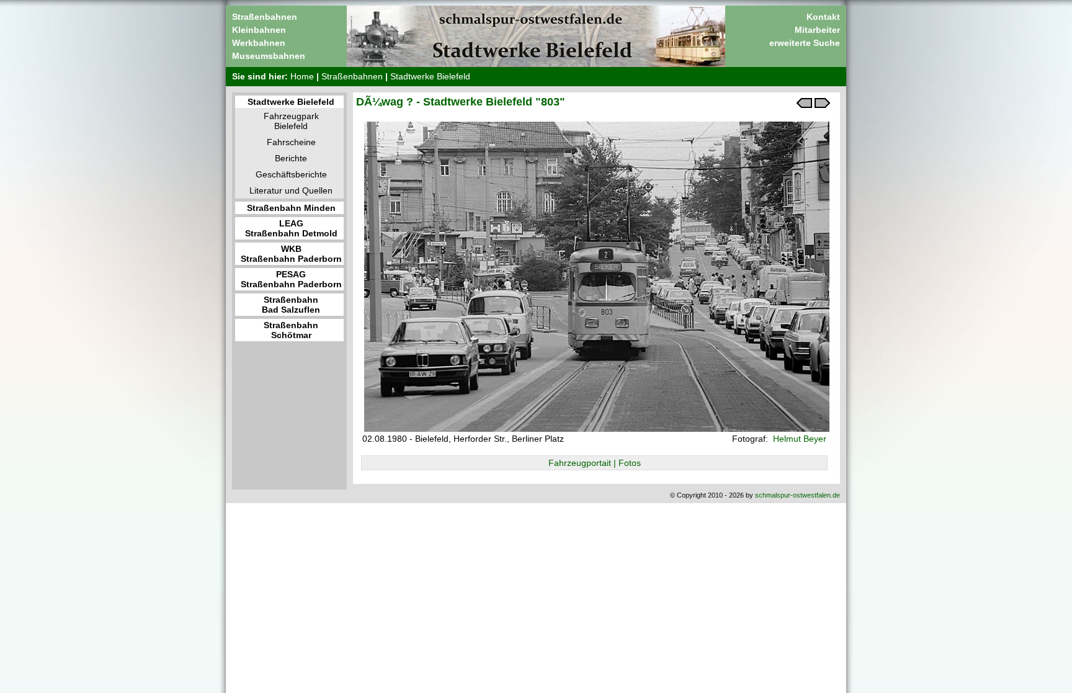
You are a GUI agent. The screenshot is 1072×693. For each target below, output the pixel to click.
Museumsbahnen (268, 56)
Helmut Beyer (798, 439)
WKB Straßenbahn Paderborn (291, 254)
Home (302, 76)
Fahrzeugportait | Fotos (594, 463)
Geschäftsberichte (291, 174)
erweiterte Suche (804, 43)
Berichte (291, 158)
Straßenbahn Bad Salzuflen (291, 305)
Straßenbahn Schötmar (291, 330)
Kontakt (823, 17)
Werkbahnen (258, 43)
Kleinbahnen (259, 30)
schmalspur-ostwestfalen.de (797, 495)
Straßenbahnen (264, 17)
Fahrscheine (291, 142)
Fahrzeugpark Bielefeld (291, 121)
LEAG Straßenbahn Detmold (291, 228)
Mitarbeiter (817, 30)
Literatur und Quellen (291, 190)
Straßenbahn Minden (291, 208)
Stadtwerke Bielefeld (430, 76)
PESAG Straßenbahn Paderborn (291, 279)
